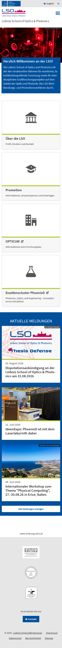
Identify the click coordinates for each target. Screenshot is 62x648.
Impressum (51, 632)
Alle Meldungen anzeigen (31, 508)
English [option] (50, 3)
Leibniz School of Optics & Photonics (25, 21)
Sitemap (49, 638)
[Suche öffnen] (58, 3)
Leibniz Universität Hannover (27, 632)
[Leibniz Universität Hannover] (11, 3)
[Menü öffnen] (57, 14)
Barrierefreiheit (33, 638)
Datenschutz (15, 638)
